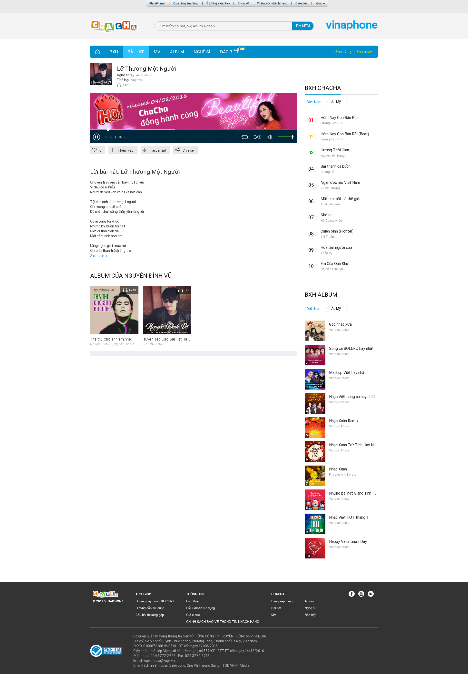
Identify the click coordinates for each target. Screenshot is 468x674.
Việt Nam (314, 102)
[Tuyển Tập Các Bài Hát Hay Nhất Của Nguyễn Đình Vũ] (167, 310)
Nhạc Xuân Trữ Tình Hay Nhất (354, 444)
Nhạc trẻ (137, 80)
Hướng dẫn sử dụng (150, 608)
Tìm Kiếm (302, 26)
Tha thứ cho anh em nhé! (111, 339)
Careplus (301, 3)
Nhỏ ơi (326, 214)
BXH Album (321, 295)
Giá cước (193, 615)
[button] (96, 137)
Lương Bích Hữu (332, 123)
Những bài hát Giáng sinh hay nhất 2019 (362, 493)
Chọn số (243, 3)
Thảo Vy (326, 253)
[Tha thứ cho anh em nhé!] (114, 310)
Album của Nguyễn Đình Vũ (131, 276)
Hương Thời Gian (335, 149)
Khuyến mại (157, 3)
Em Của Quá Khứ (335, 263)
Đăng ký (339, 52)
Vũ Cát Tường (330, 188)
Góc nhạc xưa (340, 324)
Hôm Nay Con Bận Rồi (339, 117)
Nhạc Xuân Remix (343, 420)
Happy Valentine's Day (348, 541)
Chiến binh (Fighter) (337, 231)
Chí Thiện (327, 236)
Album (177, 52)
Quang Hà (327, 172)
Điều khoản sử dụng (200, 608)
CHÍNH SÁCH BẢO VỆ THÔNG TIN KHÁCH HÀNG (222, 622)
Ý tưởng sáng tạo (218, 3)
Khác (319, 3)
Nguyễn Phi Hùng (333, 156)
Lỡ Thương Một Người (146, 68)
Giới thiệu (193, 601)
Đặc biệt (229, 52)
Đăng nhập (363, 52)
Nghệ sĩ (202, 52)
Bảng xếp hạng (281, 601)
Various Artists (339, 330)
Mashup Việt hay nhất (347, 372)
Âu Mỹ (336, 102)
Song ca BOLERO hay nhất (351, 348)
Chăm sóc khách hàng (272, 3)
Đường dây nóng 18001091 (155, 601)
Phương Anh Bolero (342, 474)
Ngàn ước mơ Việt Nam (340, 182)
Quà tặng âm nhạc (185, 3)
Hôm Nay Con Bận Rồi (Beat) (345, 133)
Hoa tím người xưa (336, 247)
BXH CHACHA (323, 88)
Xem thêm (98, 255)
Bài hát (136, 52)
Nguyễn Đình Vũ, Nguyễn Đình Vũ (113, 344)
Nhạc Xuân (338, 469)
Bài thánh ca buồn (336, 166)
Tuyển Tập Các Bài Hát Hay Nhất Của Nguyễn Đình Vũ (188, 339)
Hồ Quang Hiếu (331, 220)
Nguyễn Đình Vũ (141, 75)
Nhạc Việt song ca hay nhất (352, 396)
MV (157, 52)
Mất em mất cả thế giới (340, 198)
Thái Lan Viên (330, 204)
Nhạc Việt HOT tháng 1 (349, 517)
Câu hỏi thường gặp (150, 615)
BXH (114, 52)
